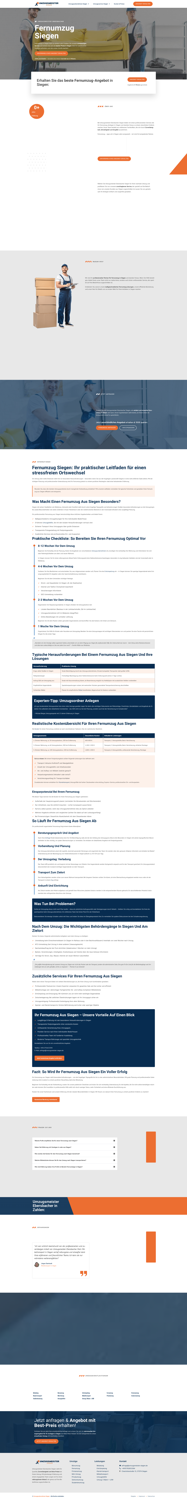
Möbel (80, 690)
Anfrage (47, 838)
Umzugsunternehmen (99, 551)
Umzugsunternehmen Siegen (77, 4)
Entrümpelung (109, 571)
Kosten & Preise (119, 4)
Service (47, 1032)
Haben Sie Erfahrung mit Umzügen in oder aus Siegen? (53, 1147)
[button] (74, 1140)
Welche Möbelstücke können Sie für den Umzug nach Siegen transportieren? (60, 1160)
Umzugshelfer (48, 523)
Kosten (37, 729)
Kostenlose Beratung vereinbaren (46, 1099)
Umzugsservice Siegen (100, 4)
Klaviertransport (64, 782)
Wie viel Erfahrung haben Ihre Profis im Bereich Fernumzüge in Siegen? (58, 1167)
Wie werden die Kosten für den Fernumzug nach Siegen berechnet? (57, 1154)
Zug (52, 880)
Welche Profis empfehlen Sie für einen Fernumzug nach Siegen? (56, 1141)
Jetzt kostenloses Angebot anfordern (49, 1058)
